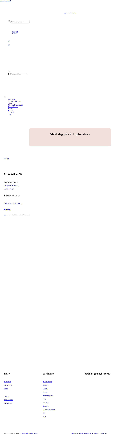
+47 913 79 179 (9, 189)
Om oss (14, 33)
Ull (44, 413)
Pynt (44, 399)
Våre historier (8, 400)
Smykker (46, 406)
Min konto (7, 382)
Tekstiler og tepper (49, 409)
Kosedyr (45, 402)
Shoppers (46, 385)
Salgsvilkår (24, 433)
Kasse (6, 389)
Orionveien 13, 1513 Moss (12, 203)
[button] (5, 209)
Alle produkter (47, 382)
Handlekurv (8, 385)
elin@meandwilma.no (11, 185)
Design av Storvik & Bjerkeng (81, 433)
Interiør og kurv (48, 396)
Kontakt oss (8, 403)
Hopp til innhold (5, 1)
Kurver (45, 392)
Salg (44, 416)
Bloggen (15, 32)
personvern (34, 433)
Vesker (45, 389)
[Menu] (5, 96)
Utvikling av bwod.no (99, 433)
